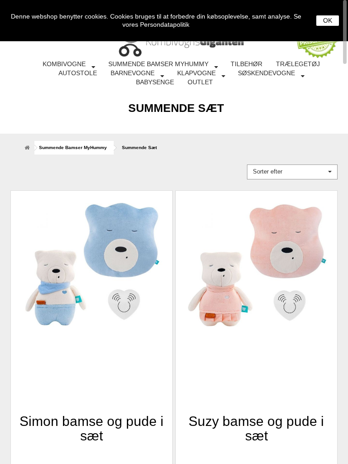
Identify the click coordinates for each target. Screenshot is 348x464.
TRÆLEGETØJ (298, 64)
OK (327, 20)
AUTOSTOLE (77, 73)
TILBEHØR (246, 64)
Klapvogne (196, 73)
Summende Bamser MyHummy (158, 64)
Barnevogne (133, 73)
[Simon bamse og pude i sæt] (91, 271)
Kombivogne (64, 64)
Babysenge (155, 82)
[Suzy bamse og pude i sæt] (256, 271)
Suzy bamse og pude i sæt (256, 427)
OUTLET (200, 82)
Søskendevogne (266, 73)
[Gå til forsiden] (26, 147)
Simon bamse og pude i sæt (91, 427)
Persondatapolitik (164, 24)
